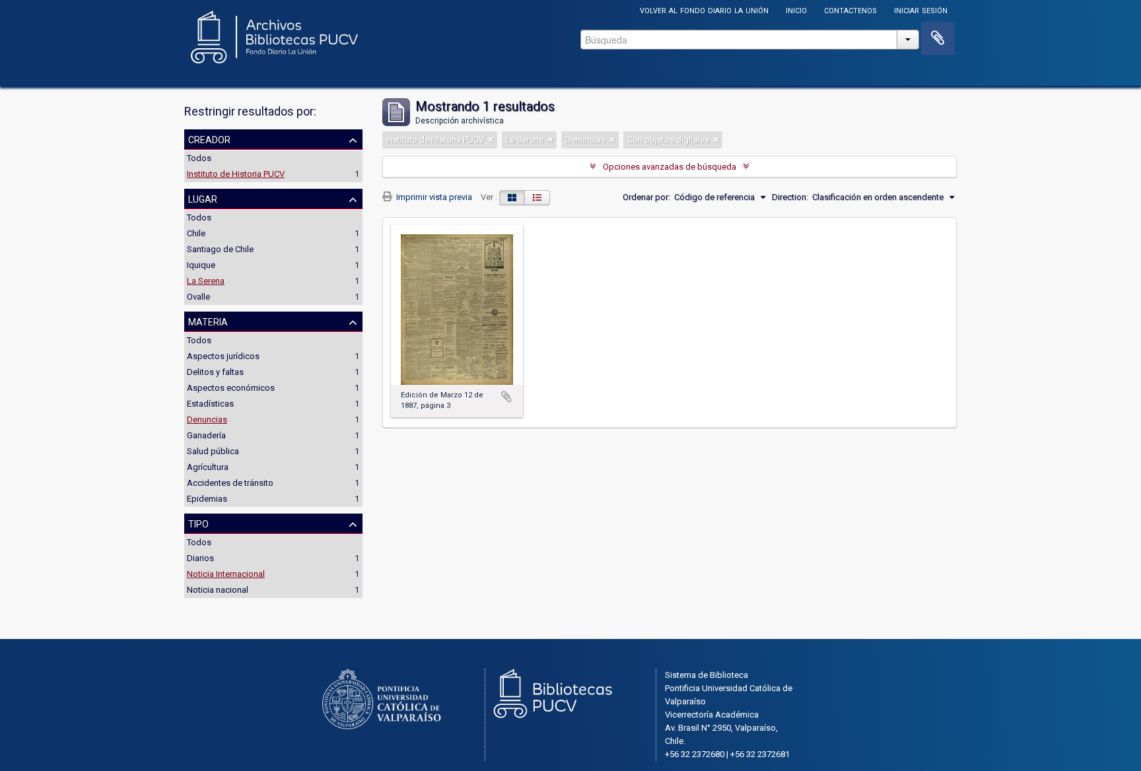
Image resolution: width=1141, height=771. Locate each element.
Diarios (200, 558)
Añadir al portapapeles (506, 396)
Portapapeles (937, 38)
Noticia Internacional (226, 574)
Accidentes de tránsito (230, 483)
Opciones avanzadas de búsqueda (669, 167)
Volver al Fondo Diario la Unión (704, 9)
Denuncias (207, 419)
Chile (196, 233)
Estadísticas (210, 404)
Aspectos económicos (231, 388)
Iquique (201, 265)
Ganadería (206, 435)
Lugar (202, 198)
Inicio (796, 9)
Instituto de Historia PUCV (236, 174)
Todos (199, 158)
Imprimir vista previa (433, 197)
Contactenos (850, 9)
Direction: (790, 197)
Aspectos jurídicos (223, 356)
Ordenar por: (646, 197)
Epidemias (207, 499)
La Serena (206, 281)
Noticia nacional (217, 590)
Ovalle (198, 297)
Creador (209, 139)
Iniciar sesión (921, 9)
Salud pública (213, 451)
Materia (208, 321)
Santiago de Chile (220, 249)
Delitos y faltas (215, 372)
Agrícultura (207, 467)
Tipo (198, 523)
